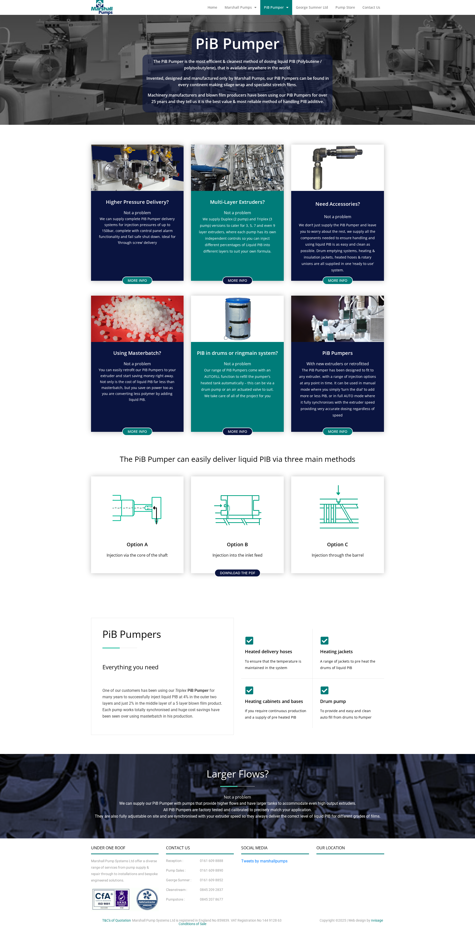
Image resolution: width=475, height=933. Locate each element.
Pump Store (345, 7)
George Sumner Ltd (312, 7)
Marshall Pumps (238, 7)
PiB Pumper (274, 7)
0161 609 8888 (211, 860)
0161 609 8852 (211, 880)
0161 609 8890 (211, 870)
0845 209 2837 (211, 889)
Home (212, 7)
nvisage (377, 920)
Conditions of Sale (192, 924)
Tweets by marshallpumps (264, 861)
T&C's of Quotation (116, 920)
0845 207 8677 (211, 899)
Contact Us (371, 7)
